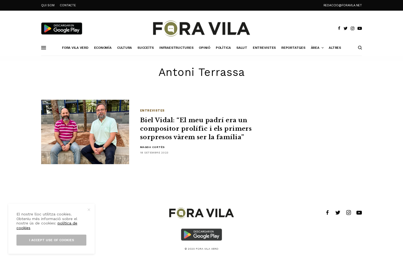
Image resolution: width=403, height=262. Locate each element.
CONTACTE (68, 5)
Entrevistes (152, 110)
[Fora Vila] (201, 28)
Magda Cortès (152, 147)
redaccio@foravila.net (342, 5)
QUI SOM (47, 5)
